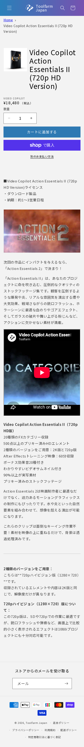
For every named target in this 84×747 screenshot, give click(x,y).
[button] (9, 8)
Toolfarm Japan (36, 723)
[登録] (66, 683)
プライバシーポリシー (25, 730)
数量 (7, 109)
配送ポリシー (68, 730)
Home (8, 20)
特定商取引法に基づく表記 (44, 737)
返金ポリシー (61, 723)
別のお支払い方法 (42, 156)
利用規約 (50, 730)
